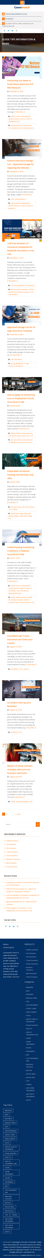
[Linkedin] (12, 31)
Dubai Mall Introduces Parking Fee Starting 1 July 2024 (20, 475)
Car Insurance (11, 844)
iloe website (18, 440)
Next (18, 814)
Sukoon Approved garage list (20, 203)
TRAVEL (14, 509)
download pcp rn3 (17, 125)
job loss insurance (26, 442)
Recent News (16, 436)
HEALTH (23, 119)
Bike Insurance (11, 863)
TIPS (31, 436)
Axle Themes (36, 1255)
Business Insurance (13, 859)
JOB (9, 436)
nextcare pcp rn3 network (19, 128)
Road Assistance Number (19, 289)
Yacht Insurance (11, 867)
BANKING (29, 987)
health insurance (21, 597)
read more (15, 977)
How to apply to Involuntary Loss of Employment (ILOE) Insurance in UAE (21, 398)
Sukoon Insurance (14, 206)
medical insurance (17, 600)
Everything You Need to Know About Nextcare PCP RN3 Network (20, 84)
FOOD (28, 1015)
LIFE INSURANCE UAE (32, 1059)
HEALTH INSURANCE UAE (32, 1033)
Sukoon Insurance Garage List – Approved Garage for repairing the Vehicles (20, 164)
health (13, 597)
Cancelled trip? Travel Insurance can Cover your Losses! (20, 639)
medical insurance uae (27, 602)
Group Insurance (13, 119)
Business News (16, 507)
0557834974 (9, 19)
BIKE (28, 991)
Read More (20, 112)
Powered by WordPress (11, 1255)
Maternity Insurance (15, 593)
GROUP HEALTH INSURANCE (20, 116)
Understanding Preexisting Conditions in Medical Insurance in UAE (20, 551)
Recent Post (25, 436)
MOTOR (29, 1070)
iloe (12, 440)
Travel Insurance (12, 852)
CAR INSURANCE (20, 199)
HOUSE (28, 1048)
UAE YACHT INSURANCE (30, 1095)
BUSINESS (14, 732)
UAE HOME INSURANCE (30, 1089)
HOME (13, 802)
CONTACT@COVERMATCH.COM (16, 14)
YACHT (28, 1100)
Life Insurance (11, 848)
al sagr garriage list (17, 363)
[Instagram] (16, 31)
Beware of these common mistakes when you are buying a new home (20, 769)
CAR (12, 199)
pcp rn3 (31, 128)
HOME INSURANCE (22, 802)
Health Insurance (12, 841)
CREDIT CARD (31, 1008)
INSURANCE (30, 285)
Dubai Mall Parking (17, 513)
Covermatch (7, 1242)
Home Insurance (12, 855)
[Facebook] (4, 31)
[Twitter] (8, 31)
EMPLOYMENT (16, 433)
